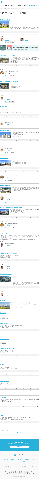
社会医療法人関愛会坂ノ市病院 (7, 348)
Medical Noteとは (8, 464)
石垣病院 (2, 415)
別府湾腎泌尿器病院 (4, 130)
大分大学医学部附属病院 (6, 274)
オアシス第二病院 (4, 339)
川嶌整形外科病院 (4, 158)
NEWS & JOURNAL (17, 461)
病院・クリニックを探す (6, 8)
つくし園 (2, 364)
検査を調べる (20, 459)
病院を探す (27, 459)
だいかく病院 (3, 397)
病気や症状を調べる (6, 5)
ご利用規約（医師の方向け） (5, 466)
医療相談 (12, 5)
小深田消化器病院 (4, 323)
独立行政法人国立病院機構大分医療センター (10, 81)
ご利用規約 (31, 464)
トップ (1, 8)
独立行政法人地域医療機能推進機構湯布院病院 (11, 207)
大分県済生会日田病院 (5, 185)
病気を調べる (6, 459)
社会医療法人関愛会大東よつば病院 (8, 253)
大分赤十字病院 (3, 233)
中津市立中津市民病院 (5, 20)
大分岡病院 (2, 300)
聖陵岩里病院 (3, 313)
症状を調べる (13, 459)
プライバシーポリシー (16, 466)
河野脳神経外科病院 (4, 381)
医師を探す (33, 459)
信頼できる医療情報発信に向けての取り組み (20, 464)
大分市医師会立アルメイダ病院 (7, 55)
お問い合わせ (24, 466)
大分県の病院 (12, 8)
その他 (24, 5)
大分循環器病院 (3, 106)
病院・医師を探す (19, 5)
